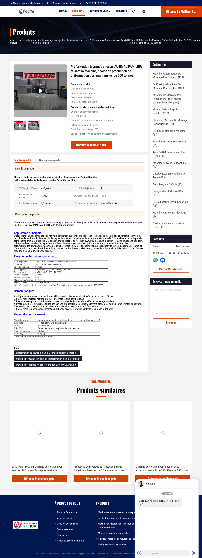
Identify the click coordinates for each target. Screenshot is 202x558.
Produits (77, 11)
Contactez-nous (65, 529)
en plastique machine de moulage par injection (121, 518)
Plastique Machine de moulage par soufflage (120, 539)
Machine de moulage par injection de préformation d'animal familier (58, 41)
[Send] (194, 553)
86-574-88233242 (97, 3)
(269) (167, 99)
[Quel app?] (155, 260)
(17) (170, 164)
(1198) (169, 75)
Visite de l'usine (64, 518)
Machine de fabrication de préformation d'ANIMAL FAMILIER (46, 365)
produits (26, 40)
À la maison (14, 41)
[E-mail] (162, 260)
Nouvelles (121, 11)
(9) (169, 214)
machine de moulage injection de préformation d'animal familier (48, 359)
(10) (169, 154)
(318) (166, 111)
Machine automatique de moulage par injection (121, 512)
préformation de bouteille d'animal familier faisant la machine (46, 353)
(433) (168, 86)
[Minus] (194, 484)
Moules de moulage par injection (114, 533)
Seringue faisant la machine (112, 544)
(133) (170, 122)
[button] (15, 438)
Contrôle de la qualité (67, 523)
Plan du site (63, 535)
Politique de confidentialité (70, 540)
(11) (168, 225)
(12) (170, 143)
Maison (63, 11)
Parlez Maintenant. (171, 269)
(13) (169, 175)
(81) (169, 132)
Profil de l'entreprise (67, 512)
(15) (167, 184)
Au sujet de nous (99, 11)
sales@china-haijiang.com (68, 3)
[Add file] (139, 553)
